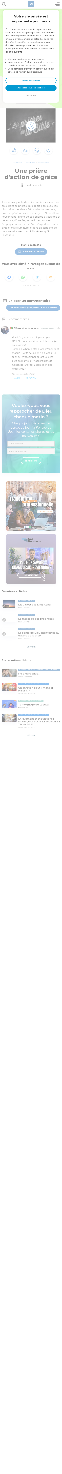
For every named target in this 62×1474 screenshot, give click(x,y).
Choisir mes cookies (31, 80)
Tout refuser (31, 95)
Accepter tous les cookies (31, 88)
